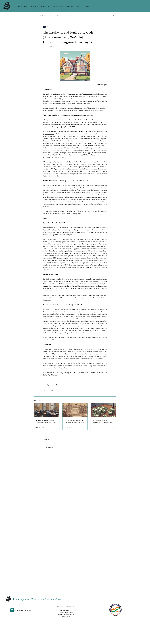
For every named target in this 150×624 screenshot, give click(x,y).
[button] (77, 6)
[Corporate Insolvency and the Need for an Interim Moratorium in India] (46, 410)
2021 (80, 15)
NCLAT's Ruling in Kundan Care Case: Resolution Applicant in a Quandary (75, 421)
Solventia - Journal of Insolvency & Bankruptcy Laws (37, 599)
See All (114, 400)
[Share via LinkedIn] (52, 385)
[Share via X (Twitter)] (48, 385)
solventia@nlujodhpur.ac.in (24, 610)
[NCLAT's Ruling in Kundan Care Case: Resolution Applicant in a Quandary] (75, 410)
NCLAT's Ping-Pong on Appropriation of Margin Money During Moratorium (102, 421)
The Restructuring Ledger (40, 15)
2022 (74, 15)
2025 (56, 15)
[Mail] (12, 610)
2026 (51, 15)
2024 (62, 15)
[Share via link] (56, 385)
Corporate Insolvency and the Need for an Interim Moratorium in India (46, 421)
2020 (86, 15)
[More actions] (106, 27)
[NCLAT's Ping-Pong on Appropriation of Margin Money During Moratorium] (103, 410)
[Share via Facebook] (44, 385)
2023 (68, 15)
